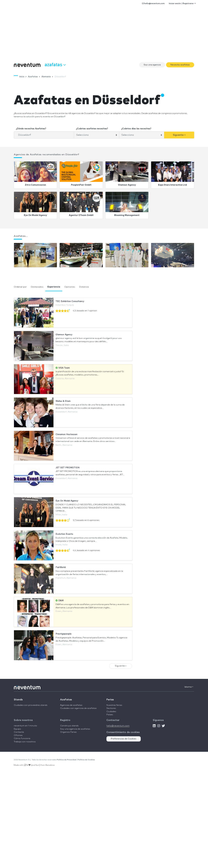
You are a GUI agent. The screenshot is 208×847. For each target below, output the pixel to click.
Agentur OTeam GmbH (81, 215)
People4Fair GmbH (81, 185)
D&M (61, 601)
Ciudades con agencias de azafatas (78, 708)
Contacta (19, 732)
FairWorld (61, 567)
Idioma (188, 687)
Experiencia (53, 287)
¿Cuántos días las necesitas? (136, 129)
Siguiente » (179, 135)
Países (109, 715)
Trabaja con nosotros (25, 742)
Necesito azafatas (180, 65)
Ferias (110, 699)
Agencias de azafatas (71, 705)
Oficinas (18, 735)
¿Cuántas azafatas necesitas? (92, 129)
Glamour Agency (127, 185)
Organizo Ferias (68, 732)
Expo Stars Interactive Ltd (172, 185)
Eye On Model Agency (35, 215)
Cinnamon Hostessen (66, 434)
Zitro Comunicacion (35, 185)
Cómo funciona (22, 738)
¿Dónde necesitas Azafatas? (31, 129)
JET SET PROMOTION (67, 468)
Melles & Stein (63, 401)
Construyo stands (69, 726)
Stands (18, 699)
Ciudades (111, 712)
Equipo (17, 729)
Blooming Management (126, 215)
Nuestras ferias (114, 705)
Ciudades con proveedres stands (30, 705)
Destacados (37, 287)
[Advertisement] (104, 36)
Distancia (84, 287)
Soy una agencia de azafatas (75, 729)
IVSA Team (64, 368)
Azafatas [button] (54, 64)
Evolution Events (64, 534)
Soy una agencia (152, 65)
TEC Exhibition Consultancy (70, 301)
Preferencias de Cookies (123, 739)
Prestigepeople (64, 634)
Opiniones (69, 287)
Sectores (111, 708)
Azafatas (66, 699)
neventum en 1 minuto (25, 726)
